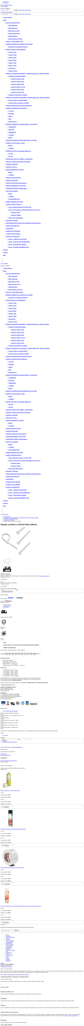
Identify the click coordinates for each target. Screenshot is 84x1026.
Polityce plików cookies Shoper (71, 1015)
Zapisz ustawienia (8, 1024)
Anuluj (2, 1024)
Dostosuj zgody (16, 976)
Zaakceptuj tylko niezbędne (6, 976)
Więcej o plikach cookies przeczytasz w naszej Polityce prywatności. (15, 974)
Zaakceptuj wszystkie (24, 976)
